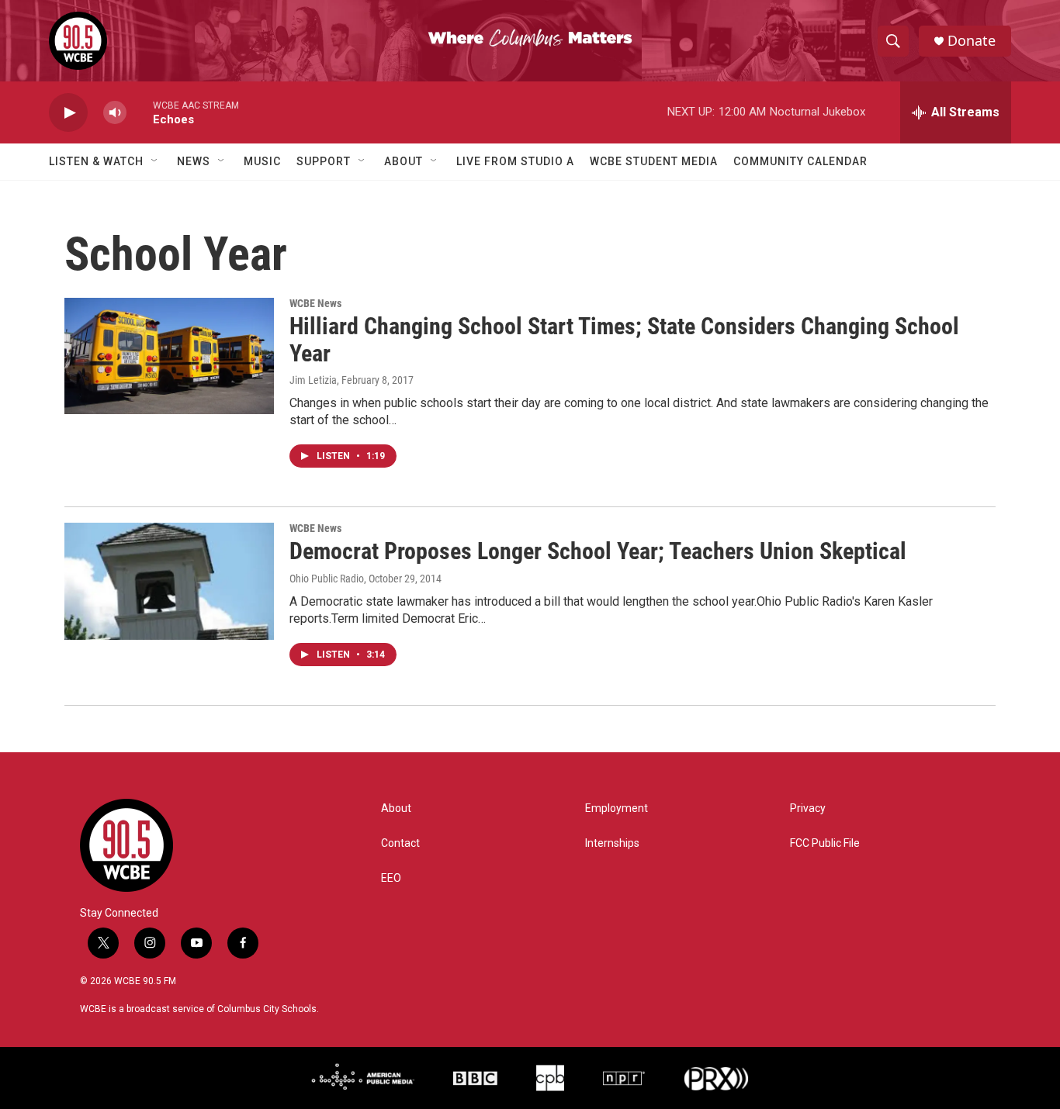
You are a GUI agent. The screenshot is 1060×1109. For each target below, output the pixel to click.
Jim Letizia (313, 380)
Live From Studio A (515, 161)
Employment (616, 808)
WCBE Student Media (654, 161)
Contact (400, 843)
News (193, 161)
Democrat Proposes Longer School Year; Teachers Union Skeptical (597, 551)
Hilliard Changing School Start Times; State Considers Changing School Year (624, 340)
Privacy (808, 808)
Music (262, 161)
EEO (391, 878)
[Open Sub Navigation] (155, 161)
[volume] (115, 112)
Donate (971, 41)
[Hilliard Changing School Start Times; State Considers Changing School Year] (169, 356)
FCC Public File (825, 843)
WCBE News (315, 303)
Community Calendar (800, 161)
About (403, 161)
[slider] (139, 112)
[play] (68, 113)
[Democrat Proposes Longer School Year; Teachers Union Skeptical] (169, 581)
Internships (612, 843)
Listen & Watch (96, 161)
